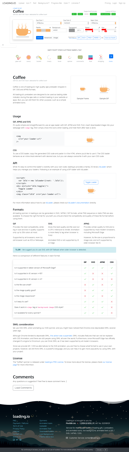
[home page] (9, 3)
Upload (21, 3)
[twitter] (17, 440)
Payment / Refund (20, 423)
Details (99, 450)
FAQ (14, 421)
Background (43, 3)
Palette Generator (47, 437)
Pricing (108, 3)
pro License (72, 38)
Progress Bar (56, 3)
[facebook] (14, 440)
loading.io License (54, 362)
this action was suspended (61, 336)
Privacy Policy (18, 429)
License (16, 431)
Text (34, 3)
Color (66, 3)
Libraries (75, 3)
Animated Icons (46, 423)
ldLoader (102, 167)
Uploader (43, 426)
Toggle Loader (91, 182)
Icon (28, 3)
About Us (17, 437)
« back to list (17, 8)
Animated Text (45, 429)
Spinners (43, 421)
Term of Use (18, 426)
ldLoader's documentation (78, 203)
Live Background (46, 434)
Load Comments (23, 387)
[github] (20, 440)
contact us (17, 434)
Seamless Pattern (47, 431)
